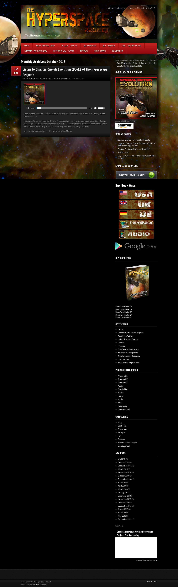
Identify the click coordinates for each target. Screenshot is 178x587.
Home (26, 46)
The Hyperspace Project (42, 582)
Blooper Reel (90, 46)
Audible (138, 66)
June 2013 (122, 513)
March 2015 (123, 469)
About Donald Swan (45, 46)
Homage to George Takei (128, 353)
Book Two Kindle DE (123, 312)
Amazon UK (123, 379)
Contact (121, 343)
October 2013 (123, 503)
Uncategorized (124, 409)
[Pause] (27, 108)
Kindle (120, 399)
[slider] (62, 108)
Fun (49, 79)
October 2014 (123, 476)
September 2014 (124, 479)
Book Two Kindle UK (123, 309)
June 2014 (122, 482)
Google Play (122, 66)
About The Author (125, 336)
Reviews (84, 51)
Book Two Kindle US (123, 307)
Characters (122, 429)
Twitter (136, 63)
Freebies (121, 346)
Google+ (143, 63)
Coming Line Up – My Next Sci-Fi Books (134, 140)
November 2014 (124, 472)
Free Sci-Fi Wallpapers (63, 51)
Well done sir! (123, 152)
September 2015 (124, 466)
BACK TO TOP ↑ (151, 582)
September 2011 (124, 519)
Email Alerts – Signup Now (128, 363)
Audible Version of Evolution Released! (133, 149)
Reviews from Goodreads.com (146, 560)
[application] (65, 108)
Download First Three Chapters (131, 333)
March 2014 (123, 489)
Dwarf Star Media (124, 63)
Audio (120, 386)
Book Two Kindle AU (123, 318)
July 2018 (121, 459)
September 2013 (124, 506)
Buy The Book (109, 46)
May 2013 (122, 516)
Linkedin (152, 63)
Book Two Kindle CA (123, 315)
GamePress (43, 584)
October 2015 (123, 462)
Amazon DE (122, 376)
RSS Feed (119, 526)
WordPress (36, 584)
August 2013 (123, 509)
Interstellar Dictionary (35, 51)
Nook (120, 403)
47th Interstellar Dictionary (129, 356)
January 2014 (123, 493)
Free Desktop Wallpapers (128, 349)
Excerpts (43, 79)
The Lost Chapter (69, 46)
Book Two (35, 79)
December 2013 (124, 496)
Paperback (122, 406)
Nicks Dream (100, 51)
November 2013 (124, 499)
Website (153, 60)
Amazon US (122, 383)
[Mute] (95, 108)
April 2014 (122, 486)
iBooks (120, 393)
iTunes (131, 66)
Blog (120, 422)
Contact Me (117, 51)
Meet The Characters (131, 46)
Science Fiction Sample (61, 79)
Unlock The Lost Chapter (128, 339)
